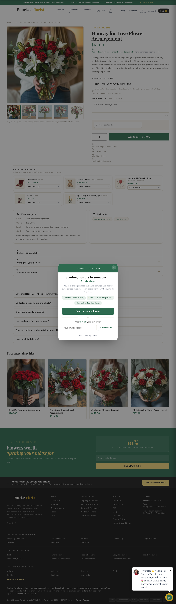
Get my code (106, 327)
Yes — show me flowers (88, 311)
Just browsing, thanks (88, 335)
